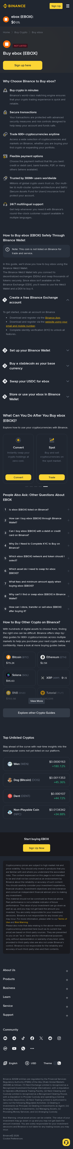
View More (36, 701)
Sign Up (56, 6)
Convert (18, 477)
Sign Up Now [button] (36, 848)
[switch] (57, 1063)
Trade (52, 477)
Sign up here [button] (22, 65)
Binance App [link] (52, 317)
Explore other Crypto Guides (36, 713)
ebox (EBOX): (22, 16)
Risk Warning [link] (21, 922)
